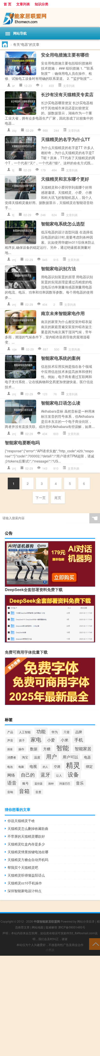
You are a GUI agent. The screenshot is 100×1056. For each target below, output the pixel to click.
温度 (37, 757)
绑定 (89, 766)
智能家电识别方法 (58, 268)
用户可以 (70, 757)
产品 (10, 732)
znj (14, 260)
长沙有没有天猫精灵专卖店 (67, 94)
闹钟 (51, 783)
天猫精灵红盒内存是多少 (26, 844)
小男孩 (50, 950)
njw (14, 349)
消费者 (11, 757)
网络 (11, 775)
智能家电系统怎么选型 (63, 224)
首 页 (7, 3)
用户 (51, 756)
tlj (13, 170)
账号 (25, 783)
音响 (10, 792)
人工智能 (25, 732)
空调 (57, 766)
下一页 (40, 497)
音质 (38, 792)
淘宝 (25, 757)
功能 (41, 731)
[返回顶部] (94, 943)
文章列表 (23, 3)
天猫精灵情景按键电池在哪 (28, 851)
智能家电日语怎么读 (60, 403)
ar (13, 85)
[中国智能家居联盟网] (50, 17)
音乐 (80, 783)
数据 (33, 748)
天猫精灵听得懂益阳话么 (26, 875)
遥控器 (38, 783)
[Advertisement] (50, 1006)
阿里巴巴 (64, 783)
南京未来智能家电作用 (63, 313)
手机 (78, 739)
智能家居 (83, 748)
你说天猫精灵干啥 (21, 820)
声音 (10, 740)
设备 (73, 774)
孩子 (22, 740)
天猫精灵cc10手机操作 (25, 882)
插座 (10, 749)
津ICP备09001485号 (71, 927)
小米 (64, 739)
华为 (54, 732)
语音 (12, 782)
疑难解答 (51, 927)
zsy (14, 130)
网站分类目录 (86, 921)
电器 (87, 757)
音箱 (24, 791)
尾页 (57, 497)
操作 (21, 749)
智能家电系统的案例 (60, 358)
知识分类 (41, 3)
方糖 (46, 748)
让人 (59, 775)
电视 (33, 766)
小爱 (51, 739)
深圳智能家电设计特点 (25, 890)
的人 (45, 767)
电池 (10, 767)
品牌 (78, 731)
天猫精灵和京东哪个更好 (65, 179)
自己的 (28, 774)
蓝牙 (45, 774)
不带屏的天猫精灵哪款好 (26, 836)
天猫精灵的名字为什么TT (65, 139)
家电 (36, 739)
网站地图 (37, 927)
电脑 (21, 767)
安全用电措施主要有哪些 (65, 55)
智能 (62, 747)
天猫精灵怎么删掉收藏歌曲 (28, 828)
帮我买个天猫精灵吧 (23, 867)
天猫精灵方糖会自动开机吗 (28, 859)
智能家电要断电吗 (22, 442)
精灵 (73, 765)
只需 (66, 732)
